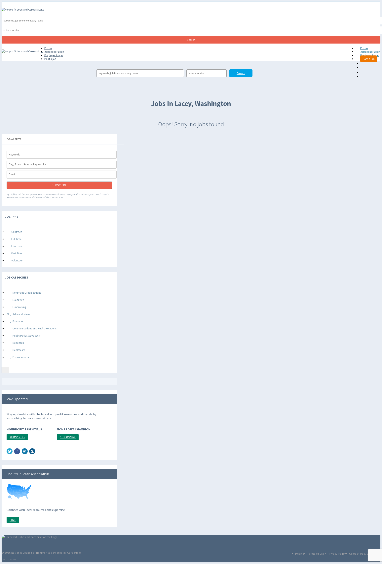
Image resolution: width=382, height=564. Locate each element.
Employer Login (369, 55)
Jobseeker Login (370, 51)
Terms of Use (316, 553)
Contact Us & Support (363, 553)
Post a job (369, 59)
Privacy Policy (337, 553)
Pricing (364, 48)
